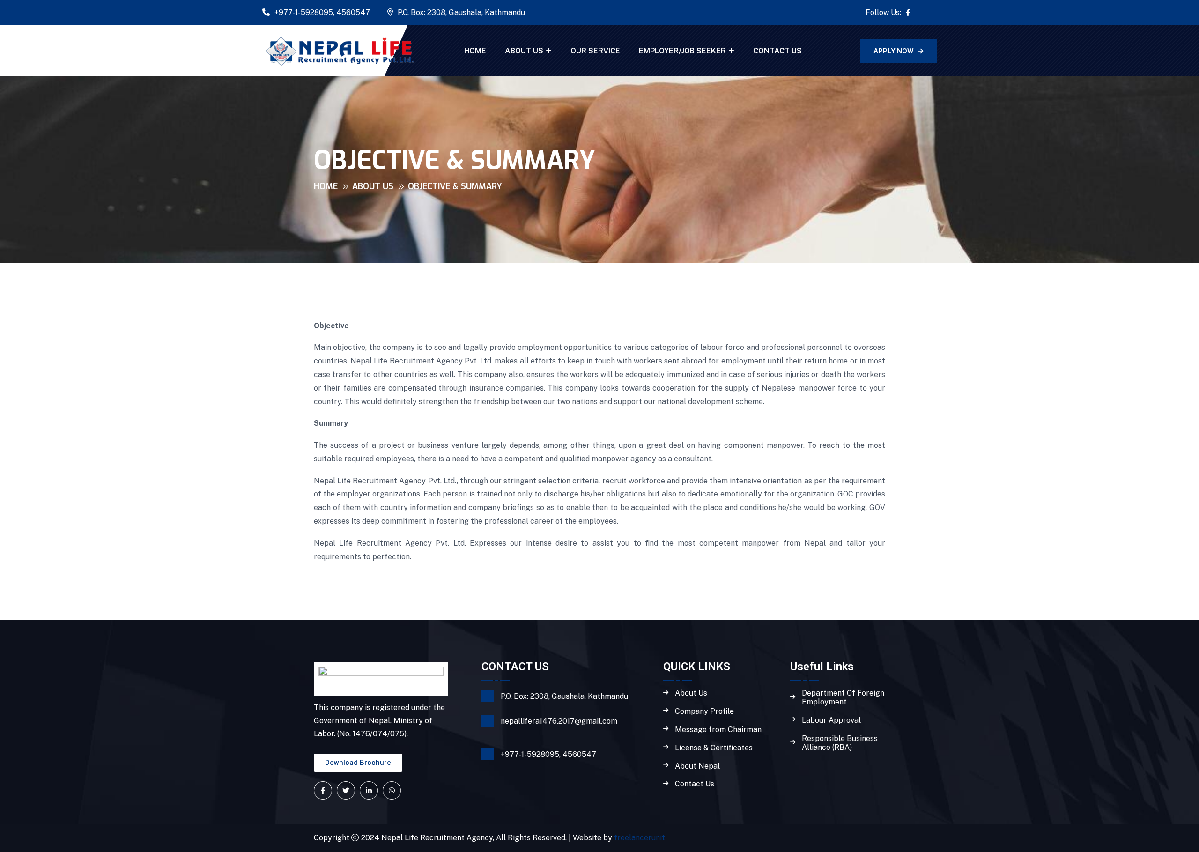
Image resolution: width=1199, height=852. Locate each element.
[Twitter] (346, 790)
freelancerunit (639, 837)
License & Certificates (714, 748)
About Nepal (697, 766)
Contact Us (777, 50)
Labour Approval (831, 720)
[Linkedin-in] (369, 790)
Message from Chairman (718, 730)
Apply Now (893, 51)
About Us (524, 50)
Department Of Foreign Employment (843, 697)
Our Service (595, 50)
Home (475, 50)
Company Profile (704, 711)
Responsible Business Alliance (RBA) (840, 743)
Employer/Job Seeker (682, 50)
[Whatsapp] (392, 790)
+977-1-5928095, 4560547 (322, 12)
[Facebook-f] (323, 790)
